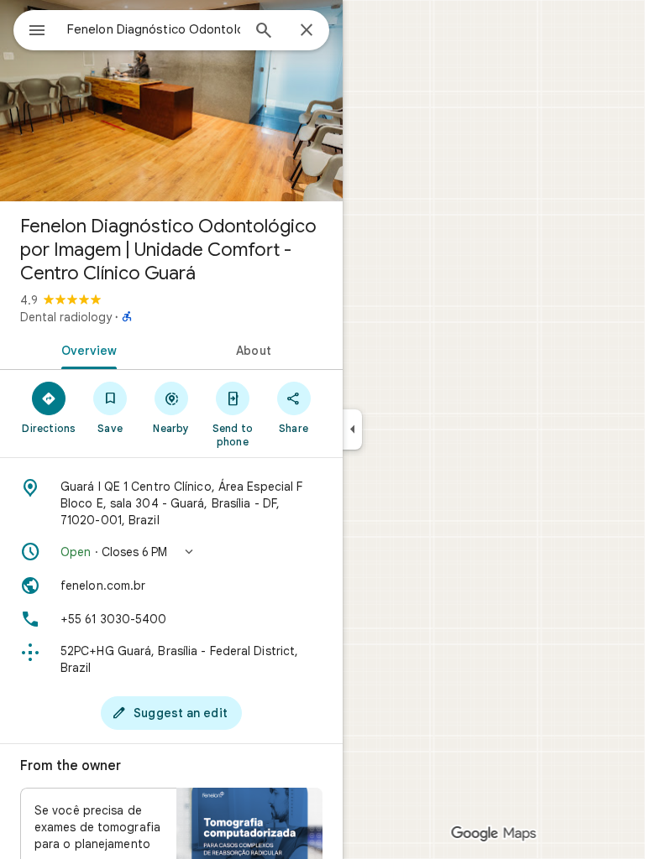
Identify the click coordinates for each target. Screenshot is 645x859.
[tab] (85, 349)
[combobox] (153, 29)
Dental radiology (66, 317)
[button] (171, 552)
